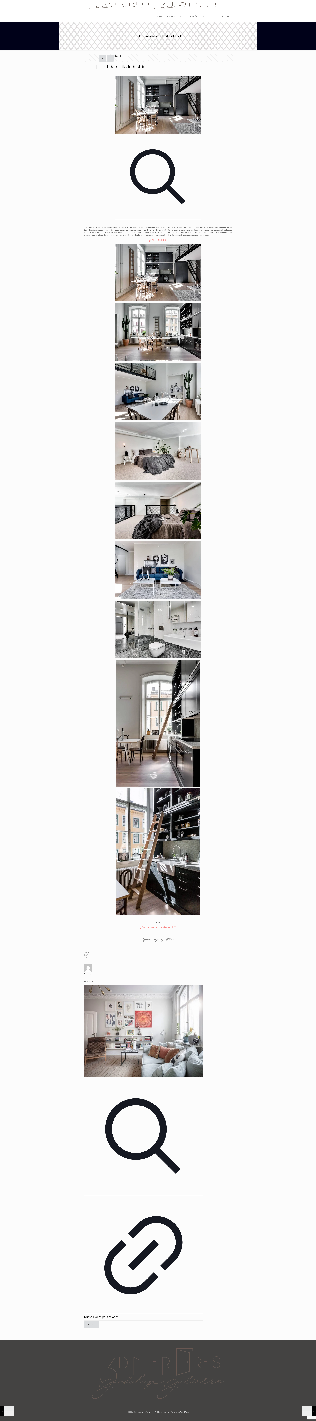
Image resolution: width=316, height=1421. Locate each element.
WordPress (184, 1412)
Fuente (158, 922)
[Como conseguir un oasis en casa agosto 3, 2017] (309, 1411)
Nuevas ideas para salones (101, 1317)
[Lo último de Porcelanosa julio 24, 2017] (7, 1411)
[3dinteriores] (154, 5)
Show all (117, 56)
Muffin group (148, 1412)
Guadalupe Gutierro (91, 974)
